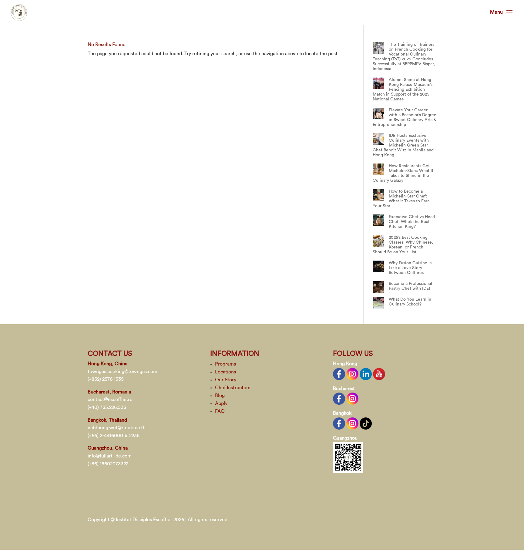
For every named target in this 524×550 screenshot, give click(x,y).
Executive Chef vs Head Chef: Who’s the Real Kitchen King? (412, 222)
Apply (221, 403)
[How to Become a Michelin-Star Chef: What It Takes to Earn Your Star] (378, 195)
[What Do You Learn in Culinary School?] (378, 303)
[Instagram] (352, 373)
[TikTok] (366, 423)
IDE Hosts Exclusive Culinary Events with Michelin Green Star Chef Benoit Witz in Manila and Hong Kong (403, 145)
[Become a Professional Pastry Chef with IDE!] (378, 287)
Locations (225, 371)
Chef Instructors (232, 387)
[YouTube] (379, 373)
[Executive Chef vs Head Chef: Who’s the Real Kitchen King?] (378, 220)
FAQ (220, 411)
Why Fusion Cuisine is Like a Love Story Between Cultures (410, 268)
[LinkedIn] (366, 373)
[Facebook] (339, 373)
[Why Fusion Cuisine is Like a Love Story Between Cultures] (378, 266)
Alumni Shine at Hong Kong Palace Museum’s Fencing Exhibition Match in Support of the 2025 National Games (402, 89)
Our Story (225, 379)
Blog (220, 395)
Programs (225, 364)
